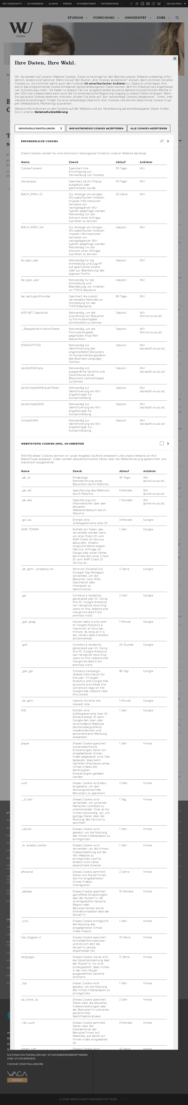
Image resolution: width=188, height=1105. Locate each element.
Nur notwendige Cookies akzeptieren (96, 128)
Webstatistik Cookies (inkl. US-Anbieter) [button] (52, 443)
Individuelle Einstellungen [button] (37, 128)
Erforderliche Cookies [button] (39, 141)
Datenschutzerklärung (51, 112)
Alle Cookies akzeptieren (149, 128)
